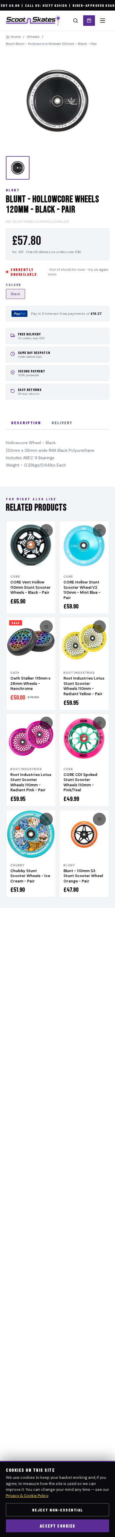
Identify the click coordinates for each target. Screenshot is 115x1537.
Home (16, 36)
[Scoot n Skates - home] (33, 21)
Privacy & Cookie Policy (27, 1495)
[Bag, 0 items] (89, 20)
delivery (62, 422)
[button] (57, 101)
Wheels (33, 36)
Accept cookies (57, 1525)
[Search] (75, 20)
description (26, 422)
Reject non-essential (57, 1509)
